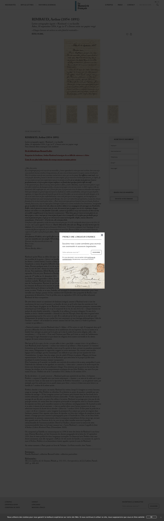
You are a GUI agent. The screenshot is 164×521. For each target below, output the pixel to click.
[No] (161, 517)
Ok (151, 517)
